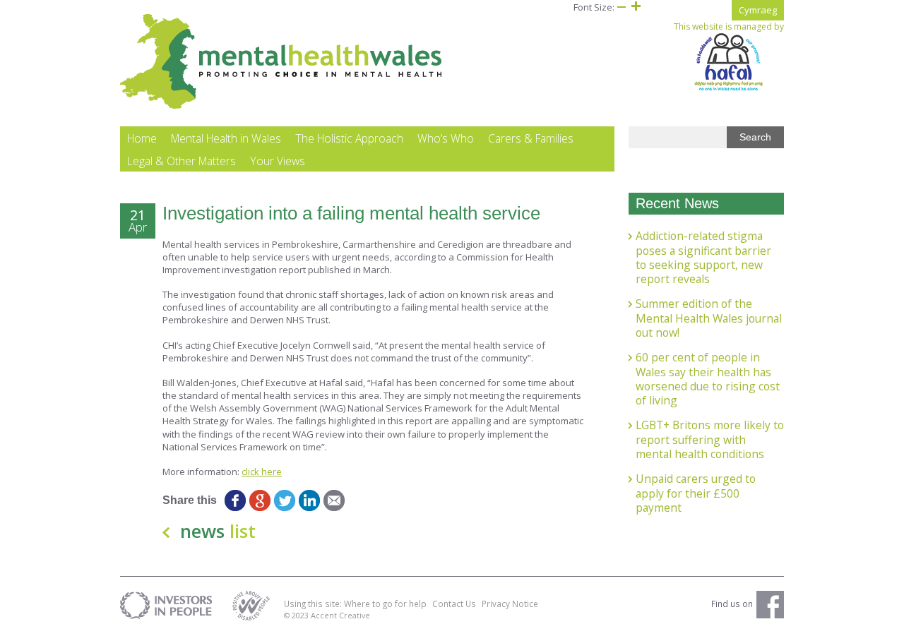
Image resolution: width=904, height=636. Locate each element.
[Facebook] (234, 500)
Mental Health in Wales (226, 138)
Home (142, 138)
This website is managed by (729, 26)
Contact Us (454, 603)
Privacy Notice (510, 603)
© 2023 (297, 615)
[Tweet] (284, 500)
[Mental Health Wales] (281, 106)
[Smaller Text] (621, 7)
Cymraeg (758, 10)
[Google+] (259, 500)
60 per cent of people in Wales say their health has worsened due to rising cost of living (708, 378)
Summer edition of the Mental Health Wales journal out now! (709, 318)
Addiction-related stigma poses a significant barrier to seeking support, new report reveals (703, 257)
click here (262, 471)
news (218, 531)
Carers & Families (530, 138)
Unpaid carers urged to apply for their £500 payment (696, 493)
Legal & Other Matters (181, 161)
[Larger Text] (636, 7)
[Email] (333, 500)
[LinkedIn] (309, 500)
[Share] (358, 500)
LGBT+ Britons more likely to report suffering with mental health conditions (710, 439)
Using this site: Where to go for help (355, 603)
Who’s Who (445, 138)
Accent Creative (340, 615)
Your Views (277, 161)
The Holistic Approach (349, 138)
